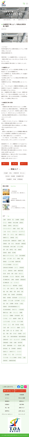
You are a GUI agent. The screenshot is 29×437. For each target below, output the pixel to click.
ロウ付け (14, 333)
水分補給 (4, 294)
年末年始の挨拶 (6, 246)
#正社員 (7, 176)
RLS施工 (22, 324)
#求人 (10, 173)
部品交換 (19, 345)
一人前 (4, 231)
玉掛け (4, 258)
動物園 (18, 327)
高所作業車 (15, 285)
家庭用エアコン (22, 234)
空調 (17, 288)
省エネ (12, 243)
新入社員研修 (5, 276)
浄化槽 (19, 318)
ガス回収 (4, 354)
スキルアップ (14, 231)
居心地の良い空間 (6, 240)
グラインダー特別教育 (7, 264)
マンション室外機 (13, 357)
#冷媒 (14, 179)
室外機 (22, 276)
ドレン (4, 288)
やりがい (9, 231)
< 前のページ (5, 163)
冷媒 (23, 240)
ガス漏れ (21, 303)
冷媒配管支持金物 (12, 360)
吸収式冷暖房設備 (14, 336)
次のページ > (24, 163)
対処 (9, 294)
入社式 (4, 327)
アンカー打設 (5, 357)
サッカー (23, 300)
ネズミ (15, 345)
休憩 (15, 291)
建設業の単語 (18, 261)
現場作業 (4, 306)
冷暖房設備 (23, 243)
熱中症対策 (5, 348)
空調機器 (11, 315)
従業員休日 (19, 348)
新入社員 (17, 324)
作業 (21, 330)
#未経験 (13, 176)
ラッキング (19, 351)
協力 (4, 333)
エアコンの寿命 (20, 246)
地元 (4, 303)
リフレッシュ (15, 312)
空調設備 (4, 243)
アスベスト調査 (20, 321)
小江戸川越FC (17, 300)
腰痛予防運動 (9, 345)
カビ (11, 282)
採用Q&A (21, 222)
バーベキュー (16, 282)
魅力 (7, 303)
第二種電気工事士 (6, 279)
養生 (7, 291)
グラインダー (15, 264)
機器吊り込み (5, 312)
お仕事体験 (23, 339)
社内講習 (19, 333)
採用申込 (9, 225)
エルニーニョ (5, 315)
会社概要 (17, 219)
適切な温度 (18, 243)
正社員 (18, 228)
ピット (9, 324)
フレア (10, 318)
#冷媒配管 (9, 179)
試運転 (12, 279)
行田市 (8, 330)
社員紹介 (4, 225)
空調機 (21, 312)
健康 (10, 312)
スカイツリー (13, 327)
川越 (9, 243)
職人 (15, 249)
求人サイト (21, 273)
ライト (9, 354)
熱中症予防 (20, 342)
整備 (7, 333)
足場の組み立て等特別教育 (8, 267)
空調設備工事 (22, 279)
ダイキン (4, 270)
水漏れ (4, 336)
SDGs (17, 237)
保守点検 (16, 303)
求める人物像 (15, 222)
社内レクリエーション (7, 285)
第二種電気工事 (6, 282)
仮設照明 (14, 318)
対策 (22, 291)
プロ (8, 234)
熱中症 (18, 291)
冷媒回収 (4, 300)
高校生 (4, 297)
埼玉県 (16, 273)
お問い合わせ (15, 225)
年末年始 (19, 357)
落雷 (23, 345)
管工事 (4, 273)
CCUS (16, 255)
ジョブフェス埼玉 (6, 321)
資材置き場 (10, 270)
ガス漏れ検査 (21, 309)
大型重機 (11, 303)
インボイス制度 (11, 261)
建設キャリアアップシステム (8, 255)
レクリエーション (22, 297)
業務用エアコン (6, 237)
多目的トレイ (5, 351)
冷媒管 (15, 270)
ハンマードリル (18, 354)
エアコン (12, 234)
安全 (13, 354)
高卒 (7, 249)
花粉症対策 (5, 360)
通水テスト (13, 288)
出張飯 (15, 342)
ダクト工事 (9, 258)
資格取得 (19, 249)
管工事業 (14, 252)
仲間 (12, 273)
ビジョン (4, 222)
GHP (8, 336)
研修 (4, 330)
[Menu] (26, 3)
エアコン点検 (10, 300)
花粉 (22, 258)
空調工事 (9, 219)
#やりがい (22, 173)
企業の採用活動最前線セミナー (13, 306)
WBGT (4, 345)
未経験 (14, 228)
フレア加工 (5, 318)
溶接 (10, 333)
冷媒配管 (19, 240)
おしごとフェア (17, 339)
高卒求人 (11, 249)
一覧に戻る (14, 163)
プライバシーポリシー (7, 228)
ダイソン (16, 267)
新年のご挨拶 (13, 246)
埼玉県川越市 (14, 297)
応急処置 (13, 294)
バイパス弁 (13, 321)
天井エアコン (14, 309)
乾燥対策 (4, 252)
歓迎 (13, 324)
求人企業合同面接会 (7, 309)
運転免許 (4, 261)
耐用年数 (12, 237)
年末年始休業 (17, 315)
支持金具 (20, 285)
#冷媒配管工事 (19, 176)
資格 (22, 228)
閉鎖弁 (11, 291)
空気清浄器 (22, 267)
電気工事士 (18, 276)
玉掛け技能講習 (22, 255)
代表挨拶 (22, 219)
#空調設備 (19, 179)
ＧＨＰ (24, 333)
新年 (22, 315)
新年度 (8, 273)
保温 (8, 288)
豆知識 (4, 234)
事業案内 (9, 222)
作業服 (18, 258)
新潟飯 (11, 342)
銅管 (8, 327)
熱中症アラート (12, 351)
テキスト (4, 324)
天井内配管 (13, 348)
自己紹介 (17, 330)
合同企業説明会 (19, 294)
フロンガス (12, 276)
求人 (13, 219)
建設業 (9, 252)
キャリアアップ (21, 231)
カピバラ (23, 327)
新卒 (4, 249)
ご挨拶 (24, 357)
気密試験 (21, 288)
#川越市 (6, 173)
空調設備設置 (5, 342)
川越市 (4, 219)
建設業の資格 (20, 270)
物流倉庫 (17, 279)
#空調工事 (16, 173)
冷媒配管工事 (13, 240)
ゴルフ (11, 339)
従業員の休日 (5, 339)
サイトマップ (22, 414)
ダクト (14, 258)
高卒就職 (9, 297)
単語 (4, 291)
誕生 (16, 234)
